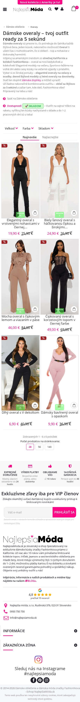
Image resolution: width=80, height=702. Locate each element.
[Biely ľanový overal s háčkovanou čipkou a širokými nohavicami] (59, 180)
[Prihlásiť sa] (63, 9)
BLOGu (32, 581)
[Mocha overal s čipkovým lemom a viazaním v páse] (20, 276)
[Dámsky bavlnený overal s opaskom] (59, 373)
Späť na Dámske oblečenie (22, 98)
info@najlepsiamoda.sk (23, 617)
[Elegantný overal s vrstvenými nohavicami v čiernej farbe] (20, 180)
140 (49, 447)
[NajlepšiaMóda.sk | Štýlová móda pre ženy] (28, 10)
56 (39, 447)
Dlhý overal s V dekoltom (20, 413)
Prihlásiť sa (64, 512)
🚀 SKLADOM (33, 106)
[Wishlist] (57, 9)
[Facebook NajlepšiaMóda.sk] (33, 680)
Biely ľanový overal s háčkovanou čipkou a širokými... (59, 223)
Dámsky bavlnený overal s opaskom (59, 414)
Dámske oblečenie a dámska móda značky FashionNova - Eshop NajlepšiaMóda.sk (47, 689)
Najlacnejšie (50, 137)
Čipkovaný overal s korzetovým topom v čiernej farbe (59, 320)
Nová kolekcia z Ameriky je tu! (40, 2)
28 (30, 447)
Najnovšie (30, 137)
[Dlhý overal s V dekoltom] (20, 373)
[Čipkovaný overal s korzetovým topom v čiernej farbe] (59, 276)
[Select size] (35, 213)
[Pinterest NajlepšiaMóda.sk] (40, 680)
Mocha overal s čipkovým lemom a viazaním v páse (21, 318)
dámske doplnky (31, 80)
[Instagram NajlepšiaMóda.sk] (46, 680)
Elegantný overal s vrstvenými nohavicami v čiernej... (20, 223)
